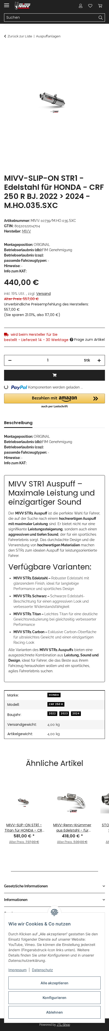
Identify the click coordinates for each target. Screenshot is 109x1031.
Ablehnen (54, 1012)
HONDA (54, 695)
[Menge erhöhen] (99, 360)
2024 (76, 713)
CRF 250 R (56, 704)
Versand (43, 293)
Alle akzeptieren (54, 983)
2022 (52, 713)
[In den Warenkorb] (8, 50)
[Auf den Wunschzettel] (94, 62)
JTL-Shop (63, 1024)
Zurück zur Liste (20, 36)
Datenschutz (42, 970)
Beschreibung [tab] (18, 423)
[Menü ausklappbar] (6, 3)
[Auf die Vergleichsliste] (81, 62)
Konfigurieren (54, 997)
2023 (64, 713)
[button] (80, 6)
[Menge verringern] (9, 360)
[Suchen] (101, 17)
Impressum (17, 970)
